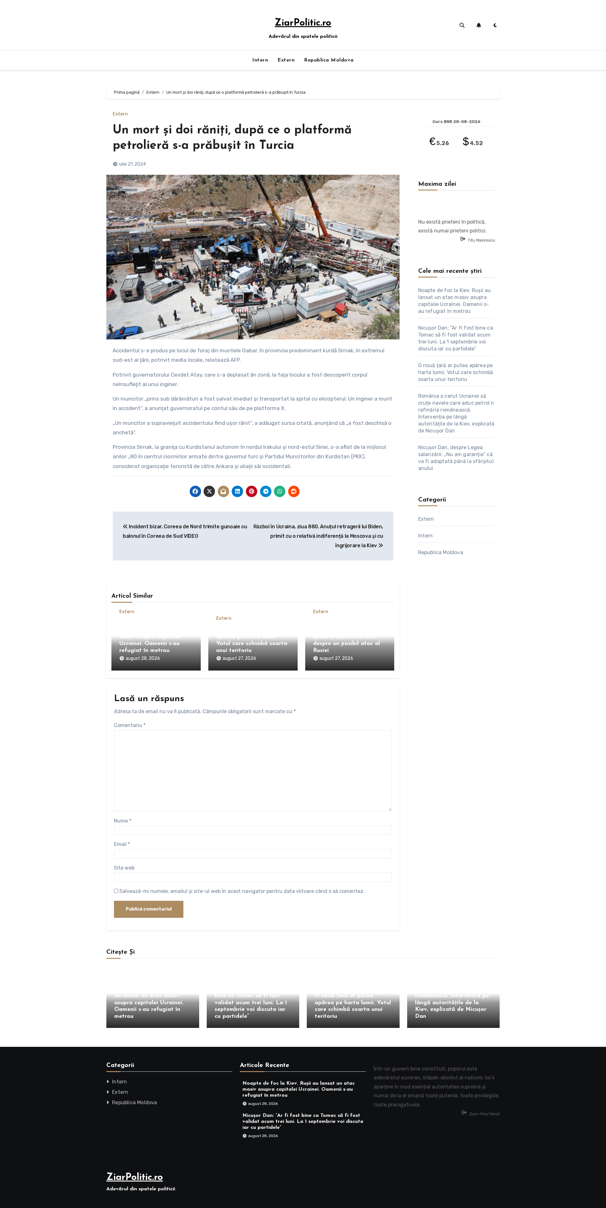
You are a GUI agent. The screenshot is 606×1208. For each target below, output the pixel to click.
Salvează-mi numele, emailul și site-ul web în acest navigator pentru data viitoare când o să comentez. (242, 891)
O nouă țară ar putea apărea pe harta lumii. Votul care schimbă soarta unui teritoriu (455, 372)
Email (122, 844)
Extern (285, 60)
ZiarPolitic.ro (303, 23)
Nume (122, 821)
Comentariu (130, 725)
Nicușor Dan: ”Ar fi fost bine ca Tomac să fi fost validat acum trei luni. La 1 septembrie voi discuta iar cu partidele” (251, 1003)
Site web (124, 868)
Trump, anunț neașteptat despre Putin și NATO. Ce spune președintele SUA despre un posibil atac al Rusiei (347, 637)
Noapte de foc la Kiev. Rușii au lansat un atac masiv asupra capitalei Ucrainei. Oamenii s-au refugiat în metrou (150, 637)
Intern (260, 60)
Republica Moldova (329, 60)
